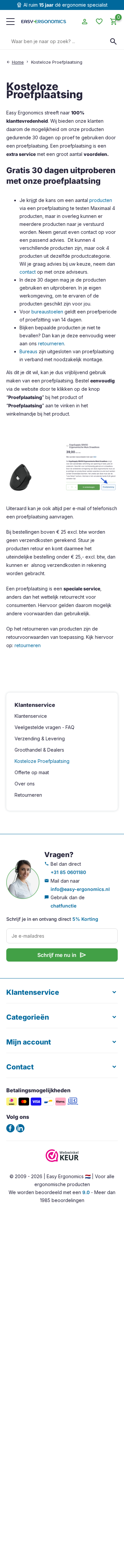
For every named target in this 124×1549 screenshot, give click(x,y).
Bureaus (28, 351)
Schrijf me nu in (62, 955)
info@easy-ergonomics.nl (80, 889)
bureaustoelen (47, 311)
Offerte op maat (32, 772)
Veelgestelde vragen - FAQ (44, 727)
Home (18, 62)
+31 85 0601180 (68, 872)
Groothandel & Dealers (39, 750)
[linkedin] (20, 1128)
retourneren (51, 343)
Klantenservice (31, 716)
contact (28, 272)
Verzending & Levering (40, 738)
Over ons (25, 783)
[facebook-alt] (10, 1128)
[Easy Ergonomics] (43, 21)
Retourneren (28, 795)
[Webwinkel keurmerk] (62, 1160)
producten (100, 200)
